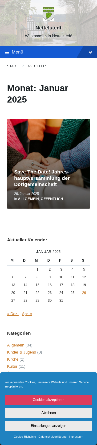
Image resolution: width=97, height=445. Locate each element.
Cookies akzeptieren (48, 400)
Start (12, 66)
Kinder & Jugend (21, 352)
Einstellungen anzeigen (48, 426)
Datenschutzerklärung (52, 436)
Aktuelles (38, 66)
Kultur (12, 366)
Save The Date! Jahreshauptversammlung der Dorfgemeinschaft (42, 178)
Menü (17, 51)
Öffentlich (52, 199)
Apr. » (27, 314)
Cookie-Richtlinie (25, 436)
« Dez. (13, 314)
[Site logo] (48, 19)
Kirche (12, 359)
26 (84, 293)
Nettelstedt (48, 28)
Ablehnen (48, 413)
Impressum (76, 436)
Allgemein (28, 199)
